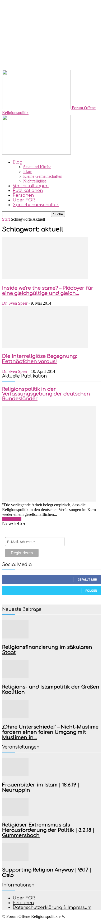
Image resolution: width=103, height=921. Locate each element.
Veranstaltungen (31, 186)
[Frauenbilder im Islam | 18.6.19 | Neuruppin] (15, 775)
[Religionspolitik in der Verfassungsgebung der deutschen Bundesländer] (49, 500)
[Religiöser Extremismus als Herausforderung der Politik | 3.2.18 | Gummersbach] (15, 815)
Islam (27, 171)
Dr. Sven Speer (14, 303)
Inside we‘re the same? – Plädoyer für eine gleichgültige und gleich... (47, 290)
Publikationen (28, 190)
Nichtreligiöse (34, 181)
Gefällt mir (87, 579)
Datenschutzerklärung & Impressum (52, 907)
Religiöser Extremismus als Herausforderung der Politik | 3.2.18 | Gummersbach (48, 830)
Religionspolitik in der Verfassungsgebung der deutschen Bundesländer (46, 394)
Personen (23, 195)
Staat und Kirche (37, 167)
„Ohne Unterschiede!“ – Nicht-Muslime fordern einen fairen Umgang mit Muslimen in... (50, 732)
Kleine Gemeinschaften (42, 176)
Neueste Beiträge (21, 609)
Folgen (91, 590)
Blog (17, 162)
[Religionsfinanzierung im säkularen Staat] (15, 637)
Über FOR (24, 200)
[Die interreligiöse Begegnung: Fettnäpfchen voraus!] (45, 346)
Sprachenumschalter (36, 204)
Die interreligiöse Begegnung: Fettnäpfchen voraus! (39, 359)
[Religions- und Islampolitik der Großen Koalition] (15, 677)
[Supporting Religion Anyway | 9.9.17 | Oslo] (15, 860)
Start (6, 219)
